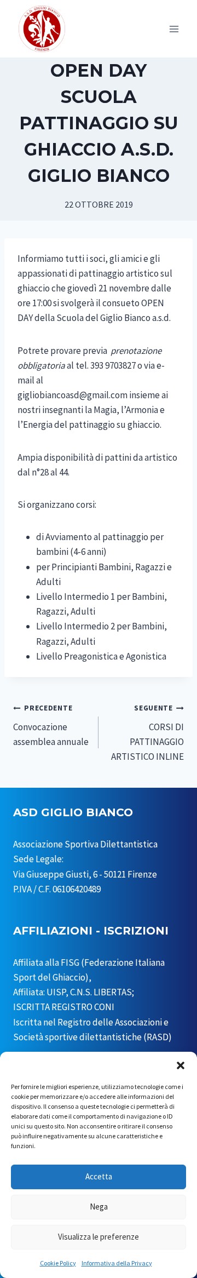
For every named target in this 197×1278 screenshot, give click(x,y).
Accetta (98, 1176)
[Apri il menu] (174, 28)
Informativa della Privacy (117, 1263)
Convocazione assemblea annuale (51, 725)
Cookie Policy (58, 1263)
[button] (180, 1065)
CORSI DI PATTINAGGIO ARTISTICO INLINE (147, 733)
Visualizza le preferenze (98, 1236)
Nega (99, 1206)
